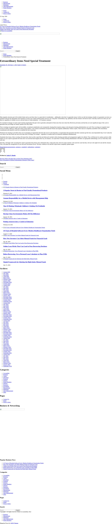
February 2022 (7, 347)
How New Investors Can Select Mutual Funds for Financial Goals (17, 28)
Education (6, 377)
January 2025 (6, 295)
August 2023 (6, 320)
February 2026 (7, 279)
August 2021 (6, 354)
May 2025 (6, 289)
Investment (6, 386)
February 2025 (7, 294)
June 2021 (6, 357)
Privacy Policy (7, 13)
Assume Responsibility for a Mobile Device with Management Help (25, 198)
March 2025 (6, 292)
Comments (6, 184)
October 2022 (6, 335)
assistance (18, 147)
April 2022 (6, 344)
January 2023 (6, 331)
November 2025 (7, 282)
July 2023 (5, 322)
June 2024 (6, 306)
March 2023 (6, 328)
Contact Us (6, 12)
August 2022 (6, 338)
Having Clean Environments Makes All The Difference (21, 214)
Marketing (6, 5)
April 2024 (6, 309)
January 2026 (6, 281)
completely (24, 147)
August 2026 (6, 272)
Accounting (6, 373)
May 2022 (6, 342)
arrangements (11, 147)
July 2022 (5, 339)
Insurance (5, 385)
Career (5, 376)
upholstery (37, 147)
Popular (5, 181)
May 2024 (6, 307)
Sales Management (8, 6)
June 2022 (6, 341)
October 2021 (6, 351)
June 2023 (6, 323)
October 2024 (6, 300)
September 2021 (7, 353)
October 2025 (6, 283)
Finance (5, 380)
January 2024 (6, 313)
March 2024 (6, 310)
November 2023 (7, 316)
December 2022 (7, 332)
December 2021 (7, 348)
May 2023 (6, 325)
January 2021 (6, 364)
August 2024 (6, 303)
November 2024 (7, 298)
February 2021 (7, 363)
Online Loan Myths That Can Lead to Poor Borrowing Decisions (17, 29)
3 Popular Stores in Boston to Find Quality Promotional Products (25, 190)
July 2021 (5, 356)
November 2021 (7, 350)
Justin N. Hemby (21, 65)
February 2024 (7, 311)
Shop (4, 392)
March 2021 (6, 362)
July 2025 (5, 286)
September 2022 (7, 336)
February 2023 (7, 329)
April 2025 (6, 291)
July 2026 (5, 273)
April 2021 (6, 360)
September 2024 (7, 301)
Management (6, 3)
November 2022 (7, 334)
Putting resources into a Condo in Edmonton (18, 221)
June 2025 (6, 288)
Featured (5, 379)
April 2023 (6, 326)
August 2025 (6, 285)
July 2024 (5, 304)
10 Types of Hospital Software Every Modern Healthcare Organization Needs (20, 26)
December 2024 (7, 297)
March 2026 (6, 278)
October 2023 (6, 317)
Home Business (7, 8)
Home (4, 10)
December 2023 (7, 314)
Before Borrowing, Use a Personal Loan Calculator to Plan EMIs (25, 254)
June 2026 (6, 275)
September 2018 (7, 366)
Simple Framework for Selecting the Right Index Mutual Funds (24, 262)
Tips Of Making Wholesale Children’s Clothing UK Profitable (24, 206)
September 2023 (7, 319)
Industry (5, 383)
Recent (5, 183)
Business (5, 2)
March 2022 (6, 345)
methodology (31, 147)
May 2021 (6, 359)
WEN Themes (14, 523)
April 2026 (6, 276)
